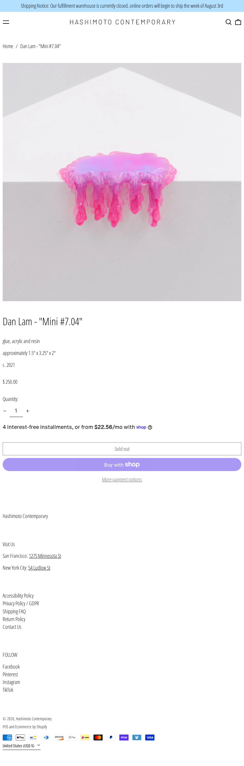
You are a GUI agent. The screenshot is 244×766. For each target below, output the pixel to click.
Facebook (11, 667)
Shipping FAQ (14, 611)
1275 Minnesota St (45, 555)
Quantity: (10, 398)
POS (5, 726)
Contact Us (12, 626)
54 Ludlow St (39, 567)
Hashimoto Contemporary (25, 515)
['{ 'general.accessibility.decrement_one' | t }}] (5, 411)
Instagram (11, 682)
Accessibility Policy (18, 595)
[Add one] (27, 411)
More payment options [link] (122, 479)
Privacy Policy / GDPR (21, 603)
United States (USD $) (19, 745)
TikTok (8, 690)
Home (8, 46)
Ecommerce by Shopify (31, 726)
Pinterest (10, 674)
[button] (228, 22)
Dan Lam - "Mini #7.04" (40, 46)
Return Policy (14, 619)
